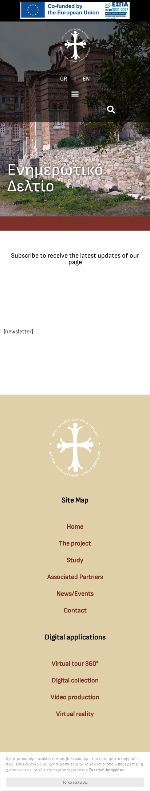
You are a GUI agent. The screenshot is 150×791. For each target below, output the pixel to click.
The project (75, 543)
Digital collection (75, 680)
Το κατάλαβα (75, 782)
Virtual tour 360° (75, 663)
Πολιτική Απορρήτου (107, 769)
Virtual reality (75, 714)
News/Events (75, 594)
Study (75, 560)
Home (75, 526)
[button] (75, 93)
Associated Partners (75, 577)
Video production (75, 697)
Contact (75, 610)
